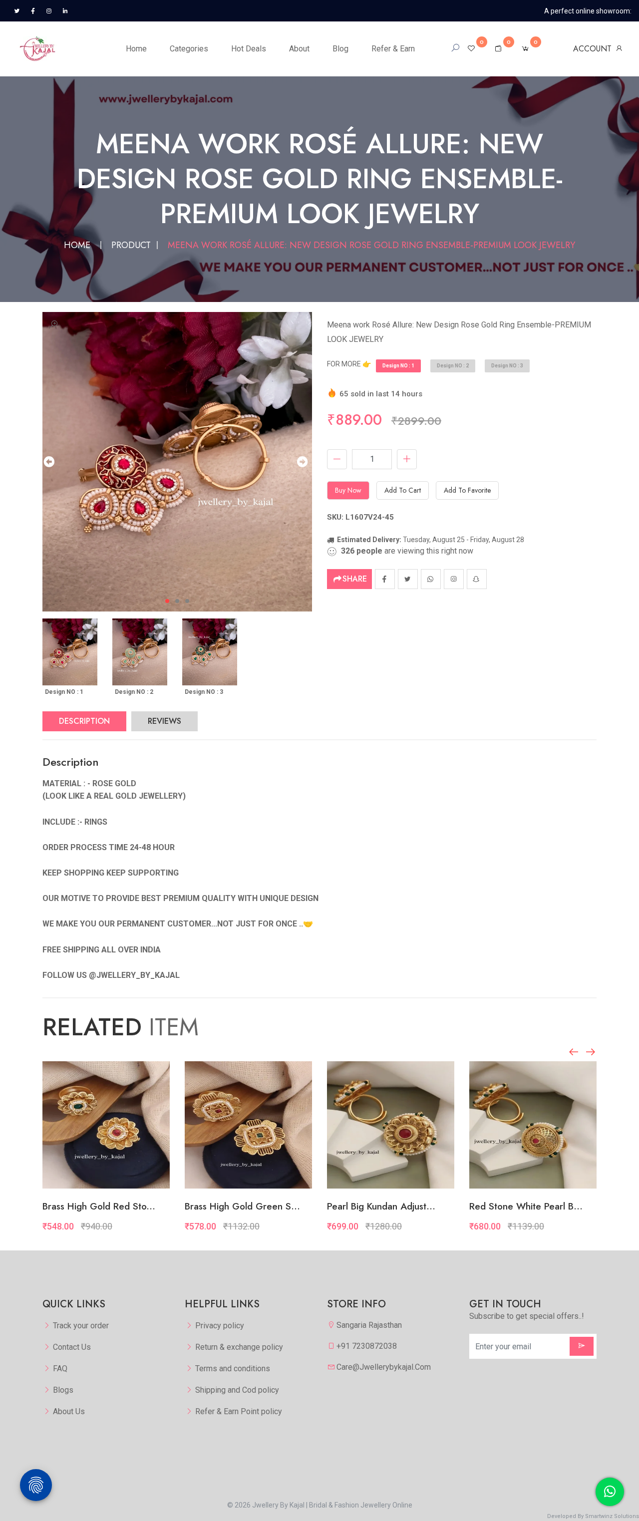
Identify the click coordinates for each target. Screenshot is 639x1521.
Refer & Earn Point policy (238, 1411)
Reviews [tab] (164, 721)
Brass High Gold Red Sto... (98, 1206)
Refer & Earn (393, 48)
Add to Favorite (467, 490)
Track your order (81, 1325)
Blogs (63, 1390)
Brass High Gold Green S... (242, 1206)
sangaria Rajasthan (369, 1325)
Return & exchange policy (239, 1347)
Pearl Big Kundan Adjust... (381, 1206)
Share (354, 579)
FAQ (60, 1368)
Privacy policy (219, 1325)
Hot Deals (248, 48)
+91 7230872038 (366, 1346)
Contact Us (72, 1347)
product (131, 245)
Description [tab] (84, 721)
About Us (69, 1411)
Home (136, 48)
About (299, 48)
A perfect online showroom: (588, 11)
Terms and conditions (232, 1368)
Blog (340, 48)
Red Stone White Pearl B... (526, 1206)
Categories (189, 48)
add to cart (402, 490)
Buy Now (348, 490)
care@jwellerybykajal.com (383, 1367)
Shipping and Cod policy (237, 1390)
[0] (471, 48)
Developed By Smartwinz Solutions (593, 1516)
